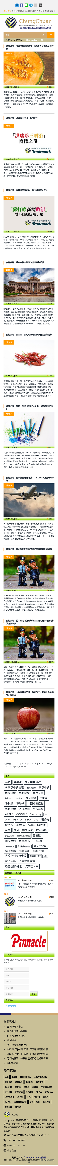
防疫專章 (24, 809)
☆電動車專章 (27, 861)
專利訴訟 (24, 793)
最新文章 (19, 872)
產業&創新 (31, 788)
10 (43, 763)
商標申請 (44, 787)
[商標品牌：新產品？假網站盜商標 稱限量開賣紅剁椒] (29, 357)
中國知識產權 (35, 803)
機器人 (9, 825)
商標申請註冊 (24, 851)
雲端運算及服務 (24, 846)
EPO (46, 814)
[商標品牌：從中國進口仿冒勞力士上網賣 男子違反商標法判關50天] (29, 643)
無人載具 (38, 809)
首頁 (8, 40)
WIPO (7, 820)
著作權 (45, 819)
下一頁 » (48, 763)
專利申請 (10, 809)
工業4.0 (37, 841)
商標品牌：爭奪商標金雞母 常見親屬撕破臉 (25, 262)
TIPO (28, 819)
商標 (7, 830)
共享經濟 (27, 830)
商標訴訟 (10, 793)
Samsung (36, 814)
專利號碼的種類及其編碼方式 (30, 900)
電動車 (44, 798)
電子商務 (10, 861)
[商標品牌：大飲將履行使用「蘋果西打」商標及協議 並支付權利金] (29, 715)
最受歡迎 (9, 872)
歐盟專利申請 (38, 851)
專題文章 (38, 793)
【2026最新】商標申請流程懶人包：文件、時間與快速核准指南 (35, 885)
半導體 (18, 782)
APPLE (9, 814)
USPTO (17, 819)
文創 (45, 856)
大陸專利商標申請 (15, 855)
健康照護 (41, 830)
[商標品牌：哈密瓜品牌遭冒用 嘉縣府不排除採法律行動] (29, 68)
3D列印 (20, 825)
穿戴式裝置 (9, 836)
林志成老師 (11, 1005)
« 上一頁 (7, 763)
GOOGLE (21, 814)
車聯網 (20, 803)
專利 (16, 830)
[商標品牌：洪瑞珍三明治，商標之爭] (29, 140)
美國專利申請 (35, 856)
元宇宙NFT (31, 866)
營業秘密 (8, 798)
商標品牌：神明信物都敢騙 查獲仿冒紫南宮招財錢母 (29, 549)
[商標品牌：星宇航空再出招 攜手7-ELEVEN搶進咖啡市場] (29, 500)
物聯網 (9, 803)
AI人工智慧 (40, 846)
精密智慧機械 (10, 851)
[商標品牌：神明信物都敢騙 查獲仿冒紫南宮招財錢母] (29, 572)
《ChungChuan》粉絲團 (34, 1157)
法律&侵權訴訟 (37, 825)
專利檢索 (19, 798)
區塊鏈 (37, 835)
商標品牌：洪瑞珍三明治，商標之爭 (22, 118)
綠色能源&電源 (23, 836)
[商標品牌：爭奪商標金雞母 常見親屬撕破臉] (29, 285)
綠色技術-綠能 (13, 866)
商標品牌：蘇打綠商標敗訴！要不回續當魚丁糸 (27, 190)
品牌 (7, 782)
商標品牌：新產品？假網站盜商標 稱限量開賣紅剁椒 (29, 334)
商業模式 (24, 841)
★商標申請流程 (14, 787)
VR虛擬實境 (9, 846)
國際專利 (10, 841)
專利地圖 (31, 798)
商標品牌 (8, 53)
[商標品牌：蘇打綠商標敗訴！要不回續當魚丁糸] (29, 213)
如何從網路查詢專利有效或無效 (31, 917)
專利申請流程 (33, 782)
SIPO (36, 820)
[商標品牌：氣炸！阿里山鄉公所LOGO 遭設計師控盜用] (29, 428)
